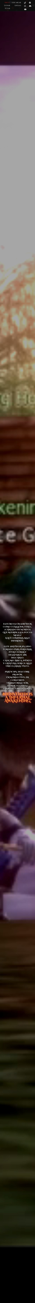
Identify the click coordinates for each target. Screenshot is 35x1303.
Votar (7, 8)
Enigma (18, 5)
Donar (7, 5)
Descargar (16, 3)
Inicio (7, 3)
